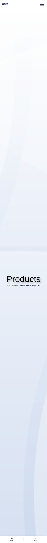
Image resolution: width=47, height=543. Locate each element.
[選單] (42, 4)
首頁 (8, 285)
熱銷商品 (15, 285)
